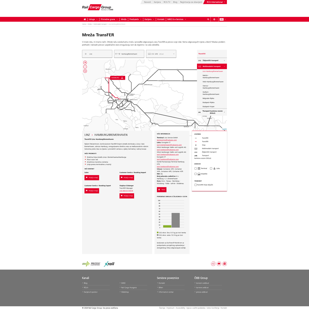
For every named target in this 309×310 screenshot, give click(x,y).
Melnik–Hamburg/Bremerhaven (211, 76)
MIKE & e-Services (175, 19)
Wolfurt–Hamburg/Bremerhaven (211, 93)
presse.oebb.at (202, 292)
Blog (175, 2)
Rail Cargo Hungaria (129, 287)
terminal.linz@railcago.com (167, 140)
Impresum (170, 308)
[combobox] (97, 54)
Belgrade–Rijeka (208, 98)
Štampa (162, 308)
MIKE (123, 283)
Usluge (92, 19)
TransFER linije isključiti (205, 185)
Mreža (123, 19)
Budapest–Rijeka (208, 102)
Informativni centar (166, 292)
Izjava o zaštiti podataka (195, 308)
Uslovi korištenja (213, 308)
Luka (218, 168)
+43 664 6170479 (126, 191)
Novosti (147, 2)
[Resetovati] (85, 71)
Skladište (203, 174)
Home (84, 24)
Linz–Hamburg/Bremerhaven (213, 71)
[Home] (85, 19)
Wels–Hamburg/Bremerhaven (213, 82)
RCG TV (167, 2)
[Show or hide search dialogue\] (208, 19)
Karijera (157, 2)
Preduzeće (134, 19)
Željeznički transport (210, 60)
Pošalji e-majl (93, 178)
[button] (207, 126)
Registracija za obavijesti (191, 2)
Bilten (160, 287)
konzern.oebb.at (202, 283)
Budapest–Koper (208, 107)
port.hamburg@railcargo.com (168, 150)
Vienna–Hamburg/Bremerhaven (211, 87)
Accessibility (180, 308)
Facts (163, 190)
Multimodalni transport (100, 24)
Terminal (203, 168)
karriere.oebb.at (202, 287)
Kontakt (160, 19)
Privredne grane (108, 19)
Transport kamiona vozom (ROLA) (213, 112)
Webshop (125, 292)
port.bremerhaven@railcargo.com (169, 145)
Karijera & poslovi (90, 292)
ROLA (85, 287)
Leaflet (224, 129)
